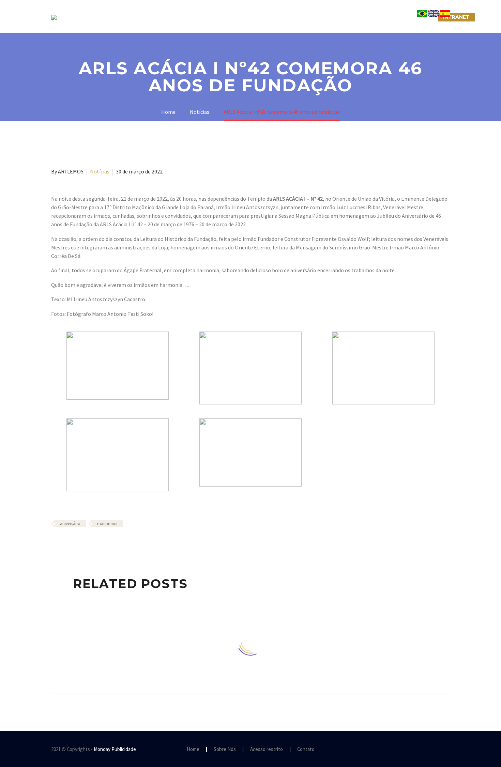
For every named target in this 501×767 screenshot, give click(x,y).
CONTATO (329, 17)
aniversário (70, 523)
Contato (306, 749)
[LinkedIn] (95, 543)
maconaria (107, 523)
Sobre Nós (147, 17)
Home (193, 749)
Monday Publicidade (115, 749)
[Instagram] (439, 749)
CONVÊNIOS (415, 17)
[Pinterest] (75, 543)
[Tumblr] (85, 543)
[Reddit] (105, 543)
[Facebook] (55, 543)
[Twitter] (65, 543)
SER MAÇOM (191, 17)
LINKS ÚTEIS (371, 17)
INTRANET (456, 17)
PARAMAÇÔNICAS (242, 17)
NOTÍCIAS (290, 17)
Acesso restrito (266, 749)
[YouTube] (448, 749)
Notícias (99, 171)
